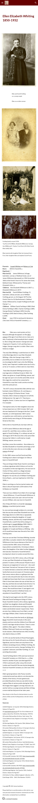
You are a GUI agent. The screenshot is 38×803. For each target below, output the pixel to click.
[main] (19, 18)
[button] (2, 2)
